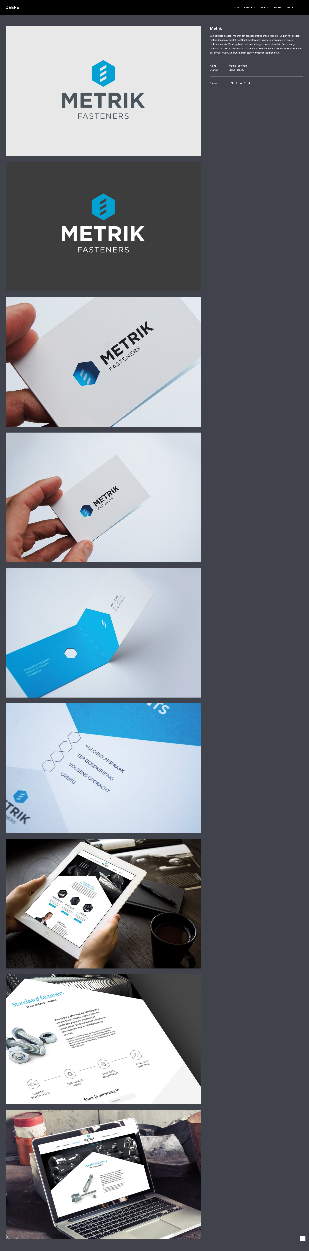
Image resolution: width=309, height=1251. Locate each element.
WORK (237, 7)
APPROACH (249, 7)
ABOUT (277, 7)
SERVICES (264, 7)
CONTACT (291, 7)
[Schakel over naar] (300, 7)
